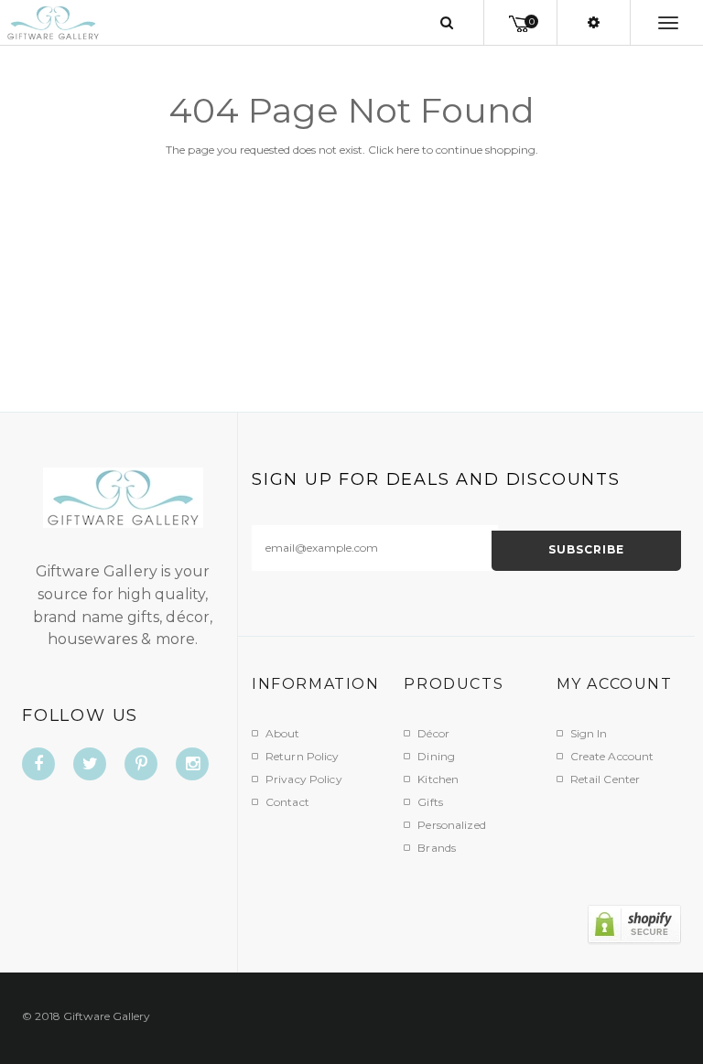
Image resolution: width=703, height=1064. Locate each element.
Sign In (589, 733)
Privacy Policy (303, 779)
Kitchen (438, 779)
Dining (436, 756)
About (282, 733)
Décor (433, 733)
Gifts (430, 802)
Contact (287, 802)
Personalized (451, 825)
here (407, 149)
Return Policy (302, 756)
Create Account (612, 756)
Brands (436, 847)
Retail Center (605, 779)
